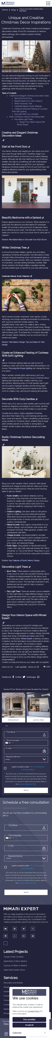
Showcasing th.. (13, 720)
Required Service (13, 757)
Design (6, 987)
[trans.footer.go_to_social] (5, 929)
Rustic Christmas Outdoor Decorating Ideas (27, 117)
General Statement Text (27, 784)
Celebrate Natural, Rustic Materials (28, 106)
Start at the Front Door (23, 98)
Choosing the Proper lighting (20, 368)
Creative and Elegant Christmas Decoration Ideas (29, 96)
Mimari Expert (26, 639)
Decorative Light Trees (23, 119)
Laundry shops (38, 720)
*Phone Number (14, 835)
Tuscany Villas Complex (13, 957)
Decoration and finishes (13, 983)
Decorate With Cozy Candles (26, 114)
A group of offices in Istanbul (15, 966)
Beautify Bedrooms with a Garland (28, 101)
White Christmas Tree (23, 104)
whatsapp (31, 677)
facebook (6, 677)
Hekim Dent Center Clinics (14, 970)
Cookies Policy (34, 1011)
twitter (18, 677)
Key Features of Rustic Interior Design (24, 560)
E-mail (8, 748)
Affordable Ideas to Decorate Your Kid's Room (28, 240)
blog (13, 10)
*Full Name (10, 732)
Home (5, 10)
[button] (6, 725)
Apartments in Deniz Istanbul (15, 961)
